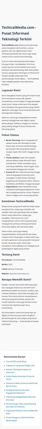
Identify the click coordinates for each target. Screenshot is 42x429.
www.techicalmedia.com (19, 273)
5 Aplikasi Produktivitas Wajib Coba (20, 365)
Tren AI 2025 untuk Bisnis (16, 361)
